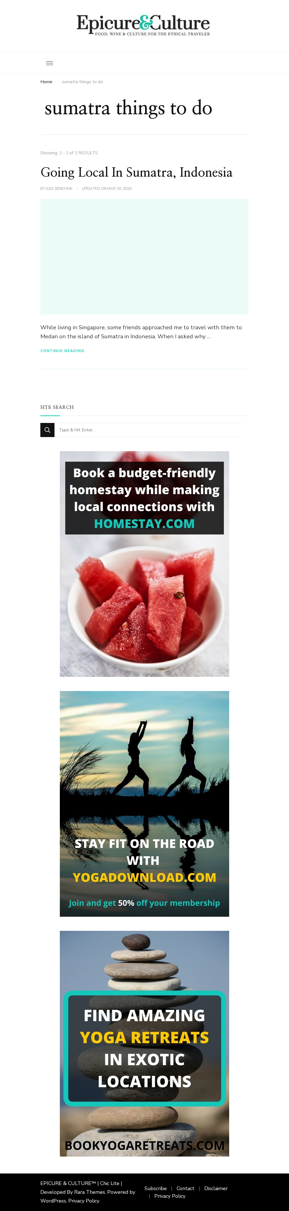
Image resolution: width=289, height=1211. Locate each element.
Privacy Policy (83, 1200)
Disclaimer (216, 1188)
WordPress (53, 1200)
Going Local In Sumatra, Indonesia (136, 172)
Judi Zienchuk (59, 188)
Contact (185, 1188)
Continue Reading (62, 351)
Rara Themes (89, 1192)
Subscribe (155, 1188)
